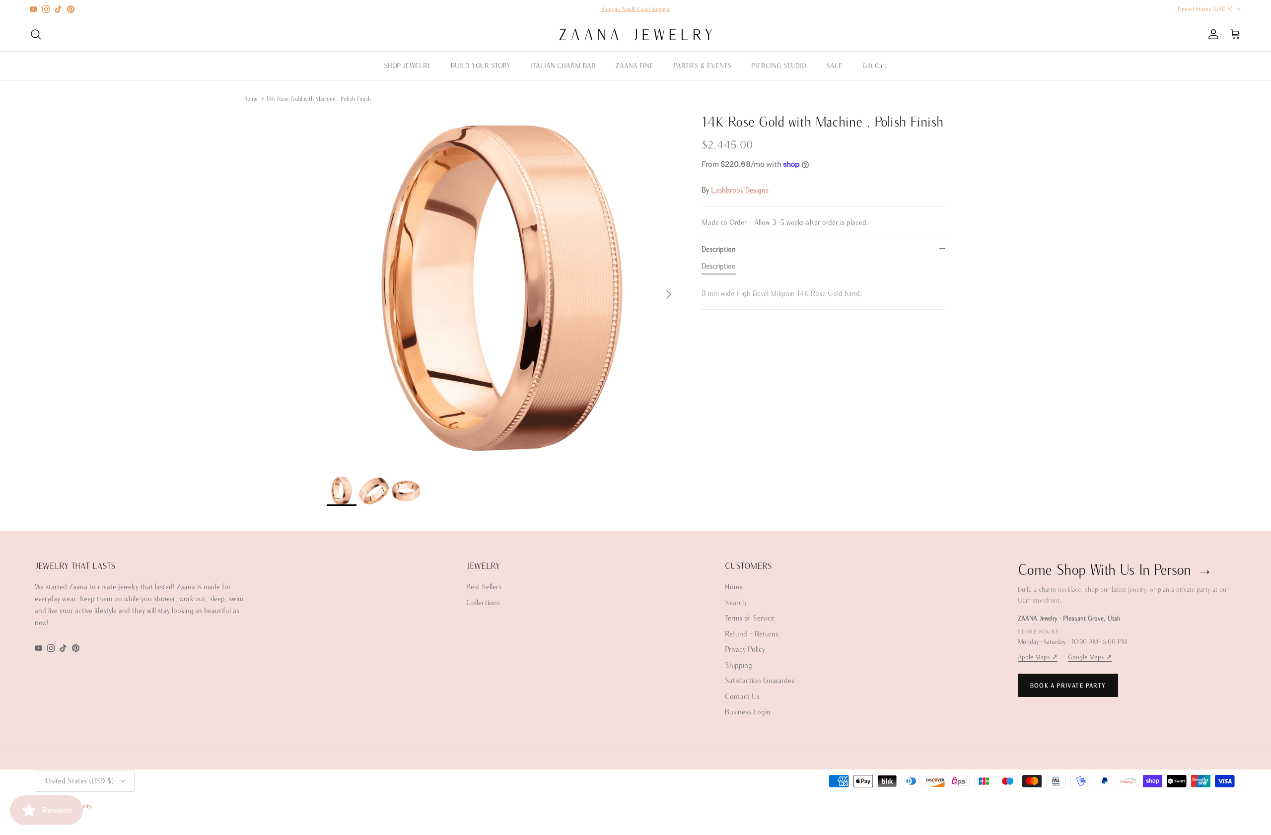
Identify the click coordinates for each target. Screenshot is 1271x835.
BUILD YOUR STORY (480, 66)
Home (250, 98)
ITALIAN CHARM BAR (563, 66)
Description (719, 249)
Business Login (748, 711)
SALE (834, 66)
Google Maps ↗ (1090, 657)
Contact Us (742, 696)
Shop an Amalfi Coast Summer (635, 9)
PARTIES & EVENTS (702, 66)
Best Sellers (483, 586)
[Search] (36, 34)
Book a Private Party (1068, 685)
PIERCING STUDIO (778, 66)
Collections (483, 602)
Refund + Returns (751, 633)
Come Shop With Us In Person (1115, 569)
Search (735, 602)
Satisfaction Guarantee (760, 680)
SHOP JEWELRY (407, 66)
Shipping (738, 665)
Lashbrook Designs (740, 190)
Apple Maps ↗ (1038, 657)
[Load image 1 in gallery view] (503, 289)
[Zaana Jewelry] (636, 34)
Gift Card (875, 66)
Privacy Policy (745, 649)
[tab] (719, 268)
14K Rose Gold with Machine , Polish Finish (318, 98)
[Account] (1211, 34)
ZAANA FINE (634, 66)
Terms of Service (750, 618)
